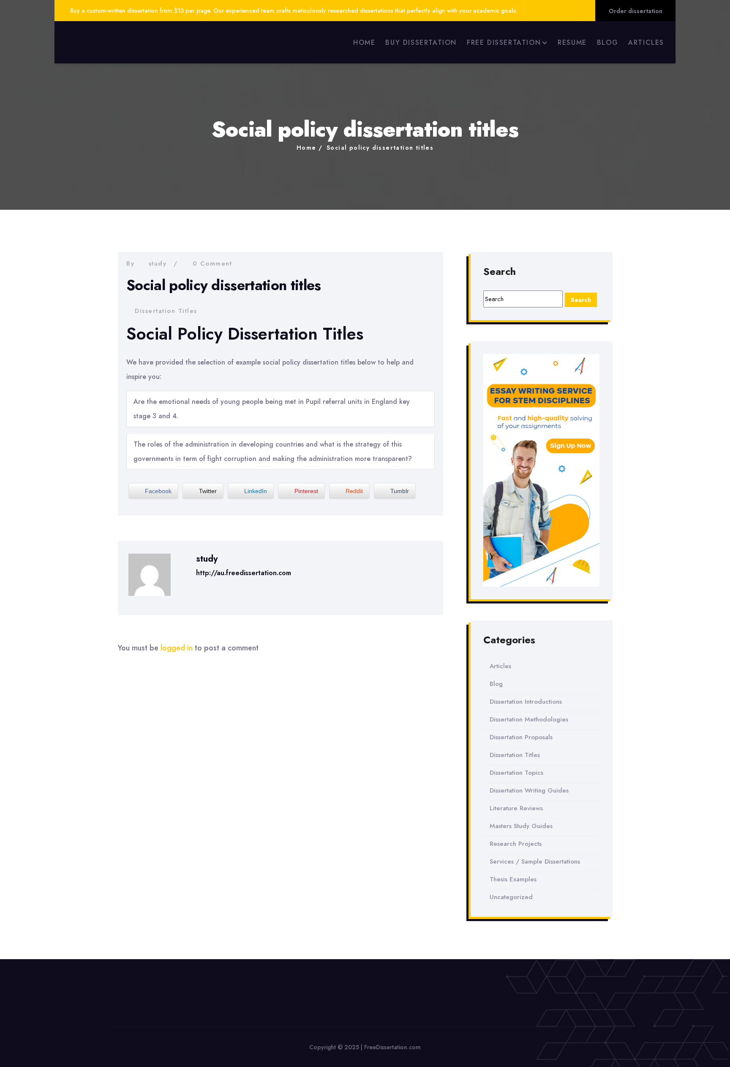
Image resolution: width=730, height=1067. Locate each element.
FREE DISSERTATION (504, 42)
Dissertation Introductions (526, 701)
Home (306, 147)
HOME (364, 42)
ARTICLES (646, 42)
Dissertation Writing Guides (529, 790)
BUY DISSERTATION (421, 42)
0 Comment (212, 263)
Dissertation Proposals (521, 737)
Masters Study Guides (521, 826)
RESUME (572, 42)
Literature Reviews (516, 808)
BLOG (607, 42)
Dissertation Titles (166, 310)
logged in (177, 647)
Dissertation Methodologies (529, 719)
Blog (496, 683)
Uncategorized (511, 897)
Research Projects (516, 843)
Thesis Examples (513, 879)
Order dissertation (635, 11)
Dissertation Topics (516, 772)
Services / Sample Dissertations (535, 861)
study (158, 263)
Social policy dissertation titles (380, 147)
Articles (500, 666)
